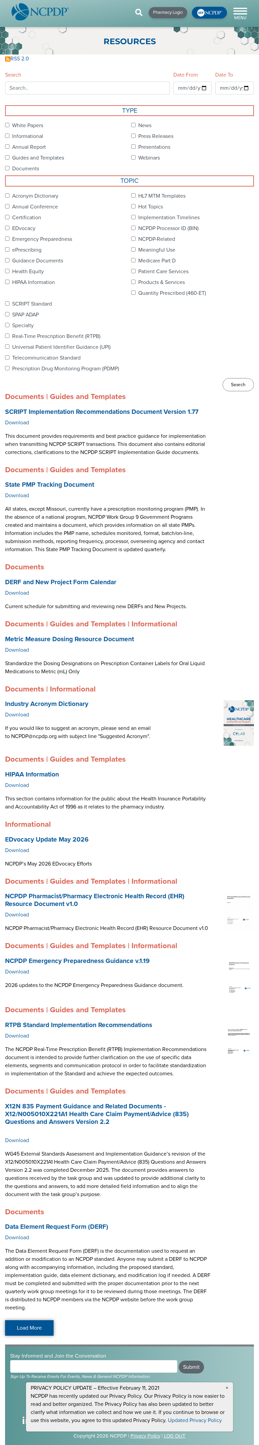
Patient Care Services (163, 271)
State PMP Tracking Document (49, 485)
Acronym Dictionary (35, 196)
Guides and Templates (38, 157)
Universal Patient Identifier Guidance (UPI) (61, 347)
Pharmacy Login (168, 12)
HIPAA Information (33, 282)
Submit (191, 1367)
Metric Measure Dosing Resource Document (69, 639)
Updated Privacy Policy (195, 1420)
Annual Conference (35, 206)
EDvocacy (23, 228)
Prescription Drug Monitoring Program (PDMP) (65, 368)
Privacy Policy (145, 1436)
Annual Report (29, 147)
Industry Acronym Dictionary (46, 704)
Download (17, 422)
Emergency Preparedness (42, 239)
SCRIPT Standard (32, 304)
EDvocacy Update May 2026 (47, 839)
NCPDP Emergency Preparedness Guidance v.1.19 (77, 961)
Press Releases (155, 136)
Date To (224, 75)
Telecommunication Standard (46, 358)
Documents (25, 168)
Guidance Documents (37, 260)
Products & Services (161, 282)
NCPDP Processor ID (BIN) (168, 228)
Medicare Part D (157, 260)
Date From (185, 75)
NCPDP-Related (156, 239)
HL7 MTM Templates (161, 196)
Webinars (149, 157)
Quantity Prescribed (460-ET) (172, 293)
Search (13, 75)
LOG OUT (174, 1436)
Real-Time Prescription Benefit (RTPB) (56, 336)
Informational (27, 136)
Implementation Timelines (169, 217)
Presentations (154, 147)
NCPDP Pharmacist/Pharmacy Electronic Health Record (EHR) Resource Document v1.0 (94, 900)
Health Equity (28, 271)
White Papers (27, 125)
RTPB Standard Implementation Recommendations (78, 1025)
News (144, 125)
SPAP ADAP (25, 314)
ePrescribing (26, 250)
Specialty (23, 325)
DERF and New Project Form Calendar (60, 582)
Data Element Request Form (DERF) (56, 1227)
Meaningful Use (156, 250)
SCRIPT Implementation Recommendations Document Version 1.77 (101, 412)
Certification (26, 217)
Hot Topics (150, 206)
